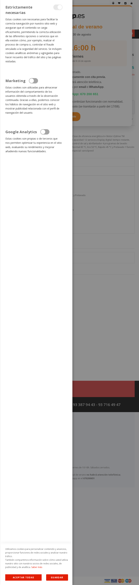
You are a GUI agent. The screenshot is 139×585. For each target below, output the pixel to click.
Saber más (36, 567)
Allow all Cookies (23, 577)
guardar (57, 577)
